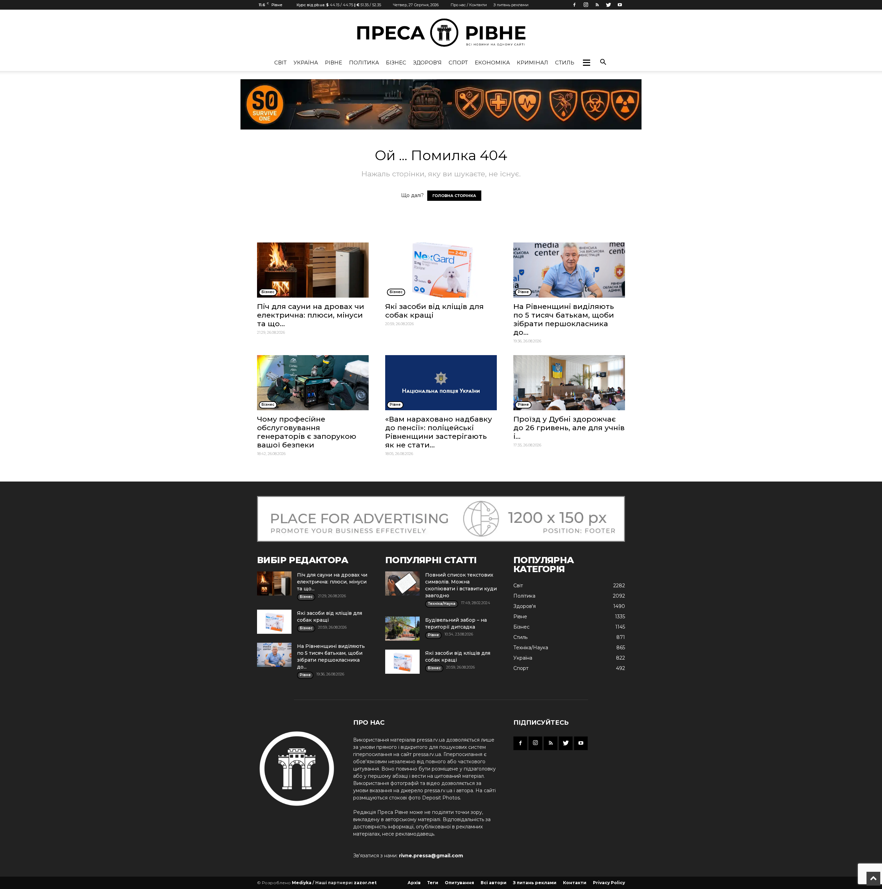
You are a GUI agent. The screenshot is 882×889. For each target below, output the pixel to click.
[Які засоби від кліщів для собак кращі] (441, 270)
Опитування (459, 882)
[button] (586, 62)
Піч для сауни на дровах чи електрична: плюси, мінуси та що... (310, 315)
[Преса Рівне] (441, 33)
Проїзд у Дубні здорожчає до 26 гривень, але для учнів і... (569, 428)
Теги (432, 882)
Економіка (492, 62)
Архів (414, 882)
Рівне (333, 62)
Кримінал (532, 62)
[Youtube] (620, 5)
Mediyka (301, 882)
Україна (306, 62)
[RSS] (597, 5)
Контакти (574, 882)
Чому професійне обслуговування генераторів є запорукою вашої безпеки (306, 432)
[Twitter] (608, 5)
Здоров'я (427, 62)
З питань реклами (511, 4)
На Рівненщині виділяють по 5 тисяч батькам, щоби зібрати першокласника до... (563, 319)
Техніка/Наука (530, 647)
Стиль (564, 62)
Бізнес (396, 62)
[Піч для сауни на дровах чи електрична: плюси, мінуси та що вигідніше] (313, 270)
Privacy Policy (609, 882)
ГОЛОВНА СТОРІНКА (454, 195)
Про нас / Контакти (469, 4)
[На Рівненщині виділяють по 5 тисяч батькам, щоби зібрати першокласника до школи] (569, 270)
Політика (364, 62)
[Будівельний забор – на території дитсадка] (402, 629)
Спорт (458, 62)
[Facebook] (574, 5)
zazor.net (365, 882)
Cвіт (280, 62)
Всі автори (493, 882)
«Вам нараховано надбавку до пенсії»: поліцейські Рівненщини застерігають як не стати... (438, 432)
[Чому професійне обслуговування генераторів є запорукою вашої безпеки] (313, 382)
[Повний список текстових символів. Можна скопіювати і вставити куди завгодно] (402, 583)
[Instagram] (586, 5)
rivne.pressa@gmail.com (431, 855)
